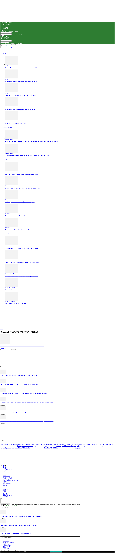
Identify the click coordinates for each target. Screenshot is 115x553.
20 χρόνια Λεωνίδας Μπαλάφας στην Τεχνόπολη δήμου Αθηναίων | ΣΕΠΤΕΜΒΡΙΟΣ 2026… (27, 155)
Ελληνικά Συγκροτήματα (7, 472)
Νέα (6, 185)
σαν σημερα (5, 489)
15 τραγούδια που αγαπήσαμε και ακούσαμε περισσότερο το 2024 (21, 67)
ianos (11, 444)
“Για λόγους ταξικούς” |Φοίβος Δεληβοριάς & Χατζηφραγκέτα (15, 533)
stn (28, 444)
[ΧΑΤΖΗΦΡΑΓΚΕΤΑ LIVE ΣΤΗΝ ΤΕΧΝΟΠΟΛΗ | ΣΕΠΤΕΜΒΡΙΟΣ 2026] (3, 373)
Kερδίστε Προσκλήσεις (7, 127)
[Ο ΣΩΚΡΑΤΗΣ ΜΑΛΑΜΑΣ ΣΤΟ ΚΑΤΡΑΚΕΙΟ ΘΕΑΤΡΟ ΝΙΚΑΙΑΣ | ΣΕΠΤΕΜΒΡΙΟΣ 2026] (3, 391)
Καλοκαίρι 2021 (63, 444)
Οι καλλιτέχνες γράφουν (7, 483)
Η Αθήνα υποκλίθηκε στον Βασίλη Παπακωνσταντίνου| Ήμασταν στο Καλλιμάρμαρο (21, 516)
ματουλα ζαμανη (91, 446)
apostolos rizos (2, 444)
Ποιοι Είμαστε (5, 27)
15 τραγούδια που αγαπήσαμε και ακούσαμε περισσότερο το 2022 (21, 81)
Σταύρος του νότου (87, 444)
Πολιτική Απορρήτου (4, 37)
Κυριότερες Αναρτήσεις (9, 171)
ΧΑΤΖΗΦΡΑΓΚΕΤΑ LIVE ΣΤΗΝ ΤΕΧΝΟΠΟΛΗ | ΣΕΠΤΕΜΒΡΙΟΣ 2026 (18, 375)
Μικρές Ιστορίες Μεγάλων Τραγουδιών (10, 480)
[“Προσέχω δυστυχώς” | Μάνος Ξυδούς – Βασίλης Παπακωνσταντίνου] (11, 258)
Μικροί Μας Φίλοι (6, 481)
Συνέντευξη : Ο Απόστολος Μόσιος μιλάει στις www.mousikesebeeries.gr (23, 215)
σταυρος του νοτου (23, 448)
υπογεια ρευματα (62, 447)
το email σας (14, 40)
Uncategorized (5, 468)
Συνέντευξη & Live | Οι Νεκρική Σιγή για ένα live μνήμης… (19, 202)
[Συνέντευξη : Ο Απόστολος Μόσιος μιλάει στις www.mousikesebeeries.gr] (11, 212)
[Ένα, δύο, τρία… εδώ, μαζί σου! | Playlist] (11, 119)
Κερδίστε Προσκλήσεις (7, 477)
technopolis (31, 444)
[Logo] (3, 47)
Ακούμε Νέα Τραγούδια (7, 469)
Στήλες (4, 492)
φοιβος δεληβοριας (69, 447)
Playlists (4, 53)
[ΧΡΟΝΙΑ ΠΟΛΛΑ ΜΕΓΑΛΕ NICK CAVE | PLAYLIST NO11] (11, 92)
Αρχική (4, 26)
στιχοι (42, 447)
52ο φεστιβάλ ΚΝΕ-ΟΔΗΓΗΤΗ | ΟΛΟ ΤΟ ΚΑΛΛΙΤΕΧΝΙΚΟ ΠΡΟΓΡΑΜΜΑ (19, 384)
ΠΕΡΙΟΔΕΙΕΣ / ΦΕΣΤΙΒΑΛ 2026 (9, 487)
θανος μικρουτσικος (37, 446)
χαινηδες (77, 448)
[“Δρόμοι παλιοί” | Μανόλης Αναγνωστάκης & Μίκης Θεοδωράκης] (11, 272)
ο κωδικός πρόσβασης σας (17, 34)
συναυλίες (47, 448)
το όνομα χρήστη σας (16, 32)
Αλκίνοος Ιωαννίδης (36, 444)
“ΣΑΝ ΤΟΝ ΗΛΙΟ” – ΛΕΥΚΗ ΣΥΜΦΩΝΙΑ (16, 303)
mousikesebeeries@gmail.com (11, 505)
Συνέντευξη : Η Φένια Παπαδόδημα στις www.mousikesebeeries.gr (21, 174)
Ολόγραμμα (5, 484)
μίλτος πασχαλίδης (75, 446)
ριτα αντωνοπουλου (107, 446)
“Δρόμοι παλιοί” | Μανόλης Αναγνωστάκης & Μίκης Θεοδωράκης (21, 276)
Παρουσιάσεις (5, 486)
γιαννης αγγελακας (4, 446)
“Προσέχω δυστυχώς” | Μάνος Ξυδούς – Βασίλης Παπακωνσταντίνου (22, 262)
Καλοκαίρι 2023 (69, 444)
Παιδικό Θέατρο (6, 485)
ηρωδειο (15, 446)
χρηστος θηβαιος (83, 447)
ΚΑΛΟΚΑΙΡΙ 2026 (9, 139)
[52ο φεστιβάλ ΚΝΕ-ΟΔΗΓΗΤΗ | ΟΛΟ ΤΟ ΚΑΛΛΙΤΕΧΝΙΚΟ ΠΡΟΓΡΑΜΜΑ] (3, 382)
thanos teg (2, 348)
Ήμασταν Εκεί (5, 473)
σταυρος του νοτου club (35, 447)
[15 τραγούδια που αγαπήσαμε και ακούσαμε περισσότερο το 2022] (11, 78)
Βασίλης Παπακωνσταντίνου (49, 444)
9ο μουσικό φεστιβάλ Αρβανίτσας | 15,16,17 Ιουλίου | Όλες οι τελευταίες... (18, 525)
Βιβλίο (4, 471)
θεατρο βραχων (45, 446)
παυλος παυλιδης (99, 446)
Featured (4, 465)
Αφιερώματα (5, 470)
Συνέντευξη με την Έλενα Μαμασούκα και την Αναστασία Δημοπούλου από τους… (25, 229)
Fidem (18, 550)
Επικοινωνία (5, 28)
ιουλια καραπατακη (52, 446)
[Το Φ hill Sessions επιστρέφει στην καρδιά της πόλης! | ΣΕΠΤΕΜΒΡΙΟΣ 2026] (3, 409)
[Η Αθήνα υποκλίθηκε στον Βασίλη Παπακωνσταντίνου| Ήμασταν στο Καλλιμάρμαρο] (3, 513)
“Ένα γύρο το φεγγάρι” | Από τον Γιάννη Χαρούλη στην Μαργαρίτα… (22, 248)
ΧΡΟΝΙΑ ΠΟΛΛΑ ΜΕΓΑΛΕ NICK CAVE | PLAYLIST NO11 (20, 95)
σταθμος (4, 491)
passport (23, 444)
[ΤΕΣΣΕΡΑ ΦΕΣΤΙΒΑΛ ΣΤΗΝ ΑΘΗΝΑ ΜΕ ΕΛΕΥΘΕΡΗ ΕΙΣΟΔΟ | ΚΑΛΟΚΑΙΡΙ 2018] (5, 343)
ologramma (19, 444)
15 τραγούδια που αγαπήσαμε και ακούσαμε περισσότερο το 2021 (21, 109)
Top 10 (4, 467)
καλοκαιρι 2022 (61, 446)
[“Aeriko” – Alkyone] (11, 286)
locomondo (15, 444)
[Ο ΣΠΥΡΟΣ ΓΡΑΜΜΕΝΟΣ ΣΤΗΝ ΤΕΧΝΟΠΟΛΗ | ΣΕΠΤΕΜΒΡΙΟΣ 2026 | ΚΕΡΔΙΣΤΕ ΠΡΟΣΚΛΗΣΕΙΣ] (11, 138)
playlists (6, 65)
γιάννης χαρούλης (109, 444)
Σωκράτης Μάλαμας (97, 444)
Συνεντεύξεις (5, 159)
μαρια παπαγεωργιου (84, 446)
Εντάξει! (52, 551)
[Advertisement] (57, 314)
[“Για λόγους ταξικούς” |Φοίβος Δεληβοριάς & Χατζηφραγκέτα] (3, 531)
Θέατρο (59, 444)
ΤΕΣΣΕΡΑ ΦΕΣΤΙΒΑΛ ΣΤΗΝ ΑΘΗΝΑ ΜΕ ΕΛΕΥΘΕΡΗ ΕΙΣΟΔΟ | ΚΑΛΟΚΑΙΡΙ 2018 (22, 346)
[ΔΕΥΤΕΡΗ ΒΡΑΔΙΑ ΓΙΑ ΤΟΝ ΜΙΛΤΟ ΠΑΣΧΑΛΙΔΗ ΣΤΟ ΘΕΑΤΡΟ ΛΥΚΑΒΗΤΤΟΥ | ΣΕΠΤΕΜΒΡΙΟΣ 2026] (3, 418)
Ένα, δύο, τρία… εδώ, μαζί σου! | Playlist (15, 123)
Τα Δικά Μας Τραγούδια (7, 233)
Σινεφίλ (4, 490)
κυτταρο (68, 446)
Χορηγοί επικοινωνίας (7, 496)
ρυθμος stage (4, 448)
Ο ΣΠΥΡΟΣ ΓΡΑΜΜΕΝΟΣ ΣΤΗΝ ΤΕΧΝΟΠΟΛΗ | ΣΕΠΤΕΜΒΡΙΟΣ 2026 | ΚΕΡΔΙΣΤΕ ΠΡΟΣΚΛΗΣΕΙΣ (31, 141)
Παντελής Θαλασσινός (79, 444)
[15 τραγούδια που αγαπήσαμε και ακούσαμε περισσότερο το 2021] (11, 105)
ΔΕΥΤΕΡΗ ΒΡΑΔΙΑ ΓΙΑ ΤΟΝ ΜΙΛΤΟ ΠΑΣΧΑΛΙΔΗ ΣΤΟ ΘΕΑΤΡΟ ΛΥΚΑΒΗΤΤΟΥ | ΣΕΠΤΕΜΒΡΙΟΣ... (26, 421)
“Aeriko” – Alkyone (10, 290)
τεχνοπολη (55, 448)
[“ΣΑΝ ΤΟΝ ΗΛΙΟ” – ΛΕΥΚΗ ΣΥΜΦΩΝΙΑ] (11, 300)
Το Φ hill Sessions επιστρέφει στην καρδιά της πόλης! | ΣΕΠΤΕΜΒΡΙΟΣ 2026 (19, 412)
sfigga (26, 444)
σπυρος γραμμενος (12, 447)
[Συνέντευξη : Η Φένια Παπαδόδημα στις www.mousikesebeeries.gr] (11, 170)
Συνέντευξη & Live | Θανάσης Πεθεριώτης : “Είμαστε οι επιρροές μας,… (23, 188)
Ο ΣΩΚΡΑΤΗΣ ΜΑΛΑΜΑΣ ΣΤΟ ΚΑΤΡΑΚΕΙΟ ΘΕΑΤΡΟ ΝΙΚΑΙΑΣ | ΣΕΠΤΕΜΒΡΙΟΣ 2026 (23, 393)
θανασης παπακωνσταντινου (25, 446)
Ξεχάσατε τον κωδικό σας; (5, 36)
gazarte (8, 444)
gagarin (6, 444)
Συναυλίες (5, 493)
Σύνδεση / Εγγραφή (6, 24)
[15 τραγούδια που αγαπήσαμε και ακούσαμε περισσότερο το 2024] (11, 64)
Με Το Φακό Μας (6, 479)
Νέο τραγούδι (74, 444)
